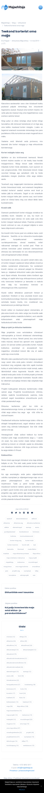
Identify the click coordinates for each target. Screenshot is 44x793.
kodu (23, 689)
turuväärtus (12, 575)
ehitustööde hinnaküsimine (17, 658)
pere (6, 571)
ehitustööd (16, 41)
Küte (22, 698)
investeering (30, 684)
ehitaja (23, 637)
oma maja (24, 724)
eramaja (28, 527)
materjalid (11, 719)
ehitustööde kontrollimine (16, 663)
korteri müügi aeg (15, 540)
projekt (30, 732)
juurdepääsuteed (9, 532)
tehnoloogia (12, 741)
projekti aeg (16, 571)
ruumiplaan (27, 571)
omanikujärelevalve (14, 732)
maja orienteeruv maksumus (16, 558)
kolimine (13, 536)
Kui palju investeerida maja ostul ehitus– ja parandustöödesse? (19, 610)
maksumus (20, 562)
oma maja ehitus (13, 728)
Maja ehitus (24, 41)
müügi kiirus (8, 566)
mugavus (11, 724)
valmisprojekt (24, 575)
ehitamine (6, 523)
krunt (23, 693)
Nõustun (22, 789)
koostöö (11, 693)
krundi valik (25, 545)
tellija (36, 571)
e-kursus (11, 637)
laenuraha (10, 549)
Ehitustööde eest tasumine (19, 592)
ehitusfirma (12, 645)
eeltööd (34, 519)
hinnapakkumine (13, 684)
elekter (6, 527)
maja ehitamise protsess (21, 553)
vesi (34, 575)
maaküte (6, 553)
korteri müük (29, 540)
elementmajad (17, 527)
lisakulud (27, 702)
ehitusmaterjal (13, 650)
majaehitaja (9, 562)
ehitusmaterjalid (29, 650)
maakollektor (32, 549)
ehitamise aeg (18, 523)
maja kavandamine (14, 711)
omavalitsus (36, 566)
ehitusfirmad (26, 645)
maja (10, 706)
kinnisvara (36, 532)
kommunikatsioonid (26, 536)
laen (34, 545)
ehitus (23, 641)
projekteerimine (13, 737)
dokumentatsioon (22, 519)
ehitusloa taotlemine (33, 523)
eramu (37, 527)
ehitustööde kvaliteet (15, 667)
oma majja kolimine (21, 566)
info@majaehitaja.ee (24, 768)
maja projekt (33, 558)
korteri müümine (13, 545)
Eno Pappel (5, 41)
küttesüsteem (12, 702)
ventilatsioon (28, 745)
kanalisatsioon (24, 532)
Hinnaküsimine (13, 680)
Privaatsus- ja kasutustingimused (22, 771)
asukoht (9, 519)
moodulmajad (33, 562)
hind (21, 676)
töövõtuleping (13, 745)
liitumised (20, 549)
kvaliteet (11, 698)
